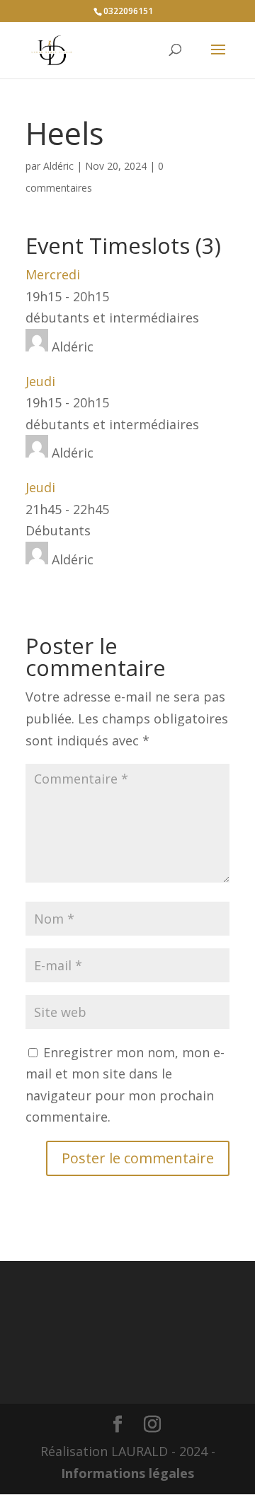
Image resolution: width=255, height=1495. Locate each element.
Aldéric (58, 166)
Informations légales (127, 1473)
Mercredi (53, 274)
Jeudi (40, 381)
